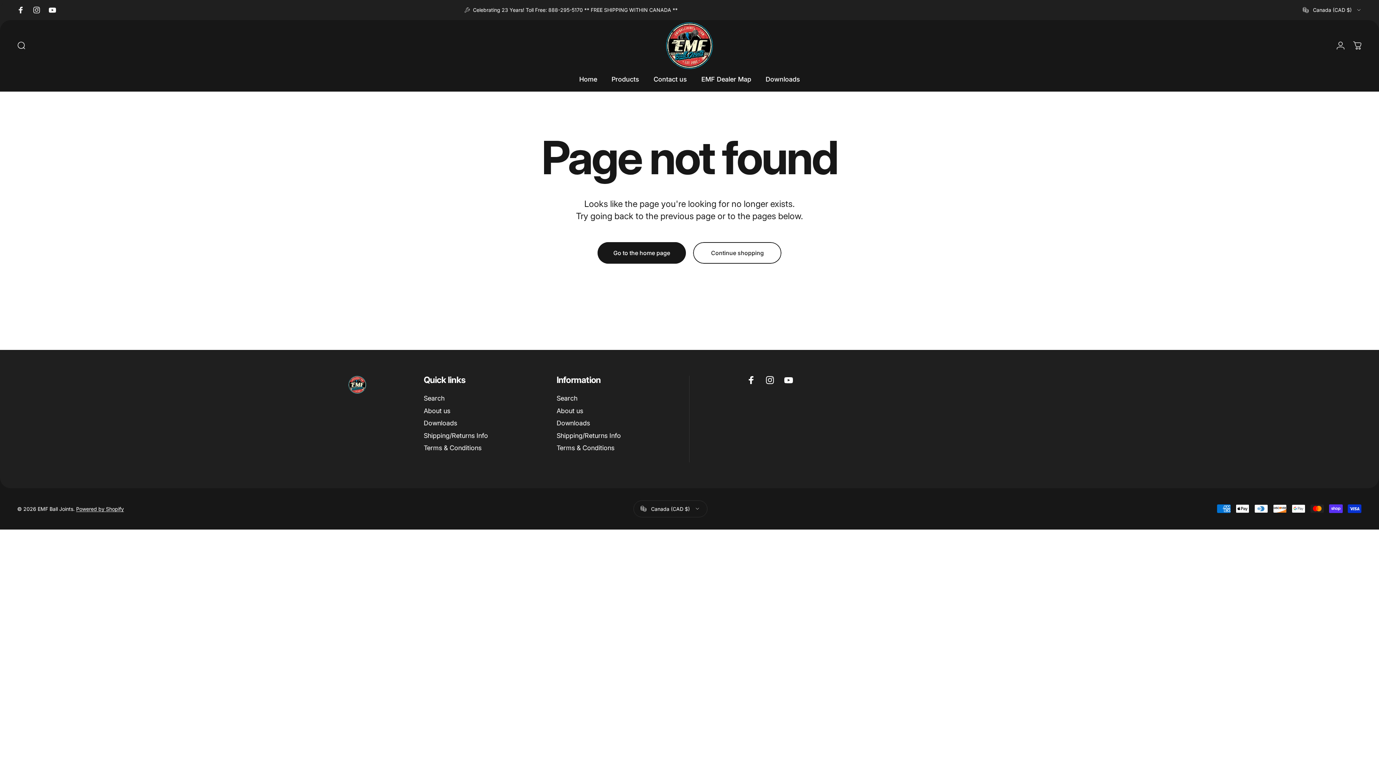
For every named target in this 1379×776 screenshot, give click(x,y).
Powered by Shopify (100, 509)
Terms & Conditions (453, 448)
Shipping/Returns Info (456, 435)
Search (434, 398)
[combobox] (1332, 10)
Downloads (440, 423)
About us (437, 411)
